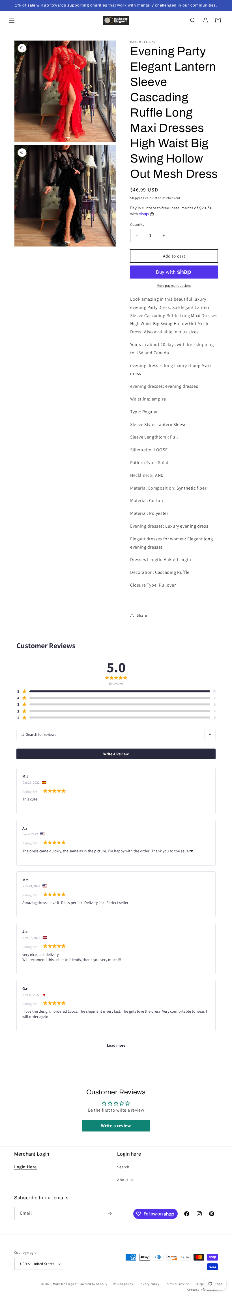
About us (125, 1179)
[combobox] (210, 734)
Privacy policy (149, 1284)
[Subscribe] (109, 1213)
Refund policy (123, 1284)
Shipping (137, 198)
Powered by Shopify (93, 1284)
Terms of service (177, 1284)
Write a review (116, 1126)
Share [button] (142, 615)
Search (123, 1166)
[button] (12, 20)
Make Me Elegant (65, 1284)
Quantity (137, 224)
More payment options (174, 285)
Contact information (202, 1289)
